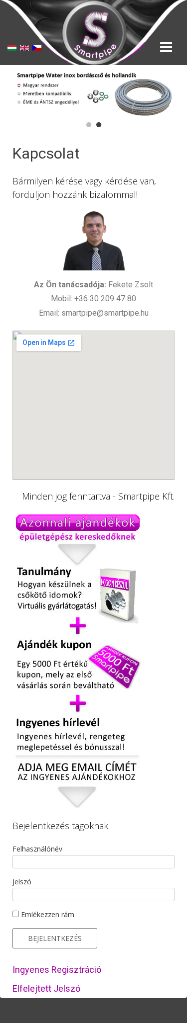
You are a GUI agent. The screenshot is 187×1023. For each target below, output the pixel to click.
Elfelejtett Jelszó (46, 988)
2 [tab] (99, 125)
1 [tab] (89, 125)
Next (160, 93)
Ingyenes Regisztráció (56, 969)
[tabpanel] (93, 94)
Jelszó (21, 881)
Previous (27, 93)
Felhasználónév (37, 848)
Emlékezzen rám (46, 914)
